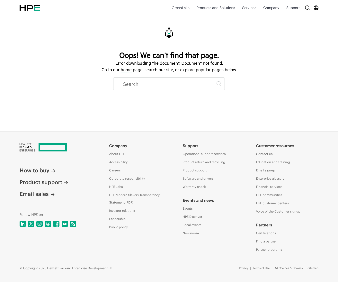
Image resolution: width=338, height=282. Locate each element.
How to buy (34, 170)
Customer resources (275, 145)
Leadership (117, 219)
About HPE (117, 154)
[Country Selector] (316, 7)
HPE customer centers (272, 203)
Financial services (269, 187)
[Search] (307, 7)
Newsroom (191, 233)
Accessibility (118, 162)
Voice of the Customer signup (278, 211)
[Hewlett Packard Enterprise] (30, 7)
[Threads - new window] (48, 224)
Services (249, 7)
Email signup (265, 170)
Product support (41, 182)
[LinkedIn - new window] (23, 224)
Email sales (34, 193)
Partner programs (269, 249)
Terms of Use (261, 268)
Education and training (273, 162)
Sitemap (312, 268)
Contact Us (264, 154)
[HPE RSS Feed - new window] (73, 224)
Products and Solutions (216, 7)
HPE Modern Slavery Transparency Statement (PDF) (134, 198)
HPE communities (269, 195)
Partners (264, 225)
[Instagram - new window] (39, 224)
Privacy (243, 268)
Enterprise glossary (270, 178)
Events (188, 208)
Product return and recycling (204, 162)
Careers (115, 170)
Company (271, 7)
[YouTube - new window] (65, 224)
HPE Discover (192, 217)
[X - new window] (31, 224)
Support (293, 7)
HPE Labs (116, 187)
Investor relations (122, 211)
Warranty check (194, 187)
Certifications (266, 233)
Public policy (118, 227)
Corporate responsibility (127, 178)
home (126, 69)
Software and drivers (198, 178)
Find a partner (266, 241)
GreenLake (181, 7)
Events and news (198, 200)
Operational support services (204, 154)
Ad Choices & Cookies (288, 268)
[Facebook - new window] (56, 224)
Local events (192, 225)
